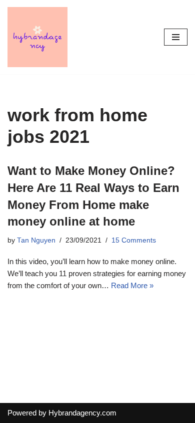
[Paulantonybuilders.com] (38, 37)
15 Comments (134, 240)
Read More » (132, 285)
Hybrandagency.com (82, 412)
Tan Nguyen (36, 240)
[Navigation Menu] (176, 37)
